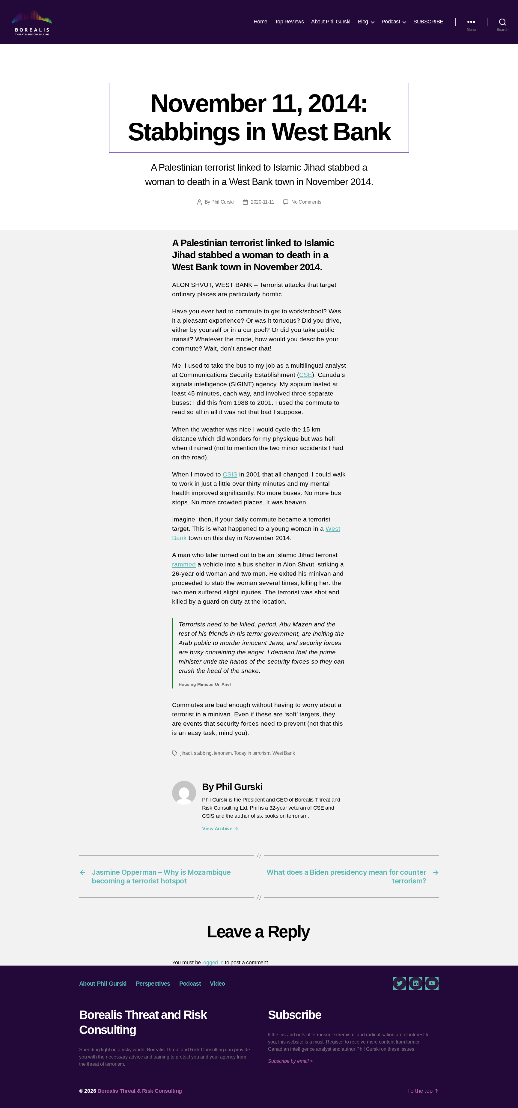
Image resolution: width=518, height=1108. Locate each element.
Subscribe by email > (290, 1061)
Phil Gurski (222, 202)
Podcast (391, 22)
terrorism (223, 753)
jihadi (186, 753)
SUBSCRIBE (428, 22)
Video (217, 983)
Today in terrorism (252, 753)
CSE (305, 374)
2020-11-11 (262, 202)
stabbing (203, 753)
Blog (363, 22)
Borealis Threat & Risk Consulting (139, 1091)
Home (260, 22)
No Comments (306, 202)
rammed (184, 564)
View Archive (220, 829)
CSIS (230, 474)
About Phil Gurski (330, 22)
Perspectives (259, 70)
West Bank (283, 753)
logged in (213, 963)
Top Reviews (289, 22)
